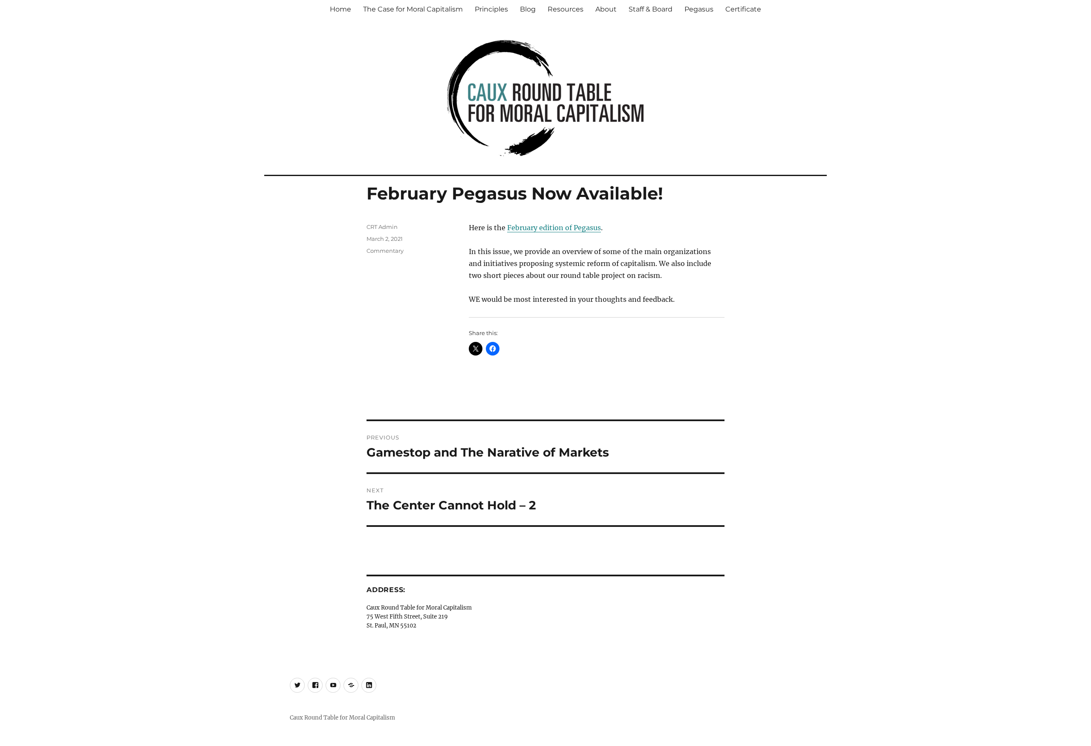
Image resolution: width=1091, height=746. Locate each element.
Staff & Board (650, 9)
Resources (565, 9)
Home (340, 9)
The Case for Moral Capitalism (413, 9)
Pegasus (698, 9)
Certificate (743, 9)
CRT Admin (382, 226)
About (606, 9)
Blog (528, 9)
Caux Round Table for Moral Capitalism (342, 717)
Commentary (385, 250)
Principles (491, 9)
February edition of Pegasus (554, 227)
